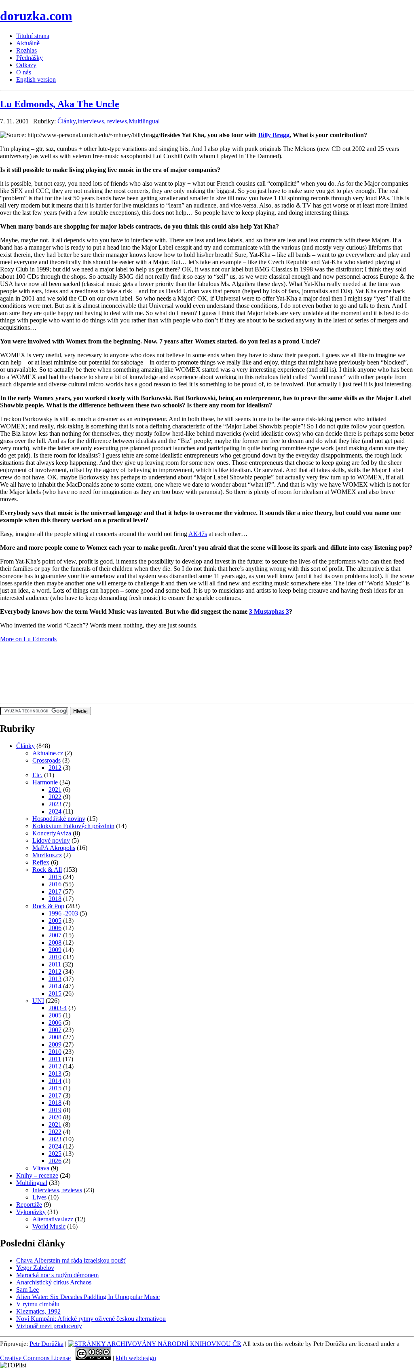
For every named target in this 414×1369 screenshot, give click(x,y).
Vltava (40, 1168)
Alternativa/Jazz (52, 1219)
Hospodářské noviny (58, 818)
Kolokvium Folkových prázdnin (73, 825)
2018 (55, 898)
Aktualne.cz (47, 753)
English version (36, 79)
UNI (38, 1000)
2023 (55, 804)
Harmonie (45, 782)
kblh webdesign (136, 1357)
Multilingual (144, 121)
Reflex (40, 862)
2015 (55, 876)
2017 (55, 891)
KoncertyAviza (51, 833)
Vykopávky (31, 1211)
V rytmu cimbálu (37, 1304)
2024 (55, 811)
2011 (55, 964)
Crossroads (46, 760)
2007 (55, 935)
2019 (55, 1109)
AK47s (197, 533)
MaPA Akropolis (53, 847)
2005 (55, 920)
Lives (39, 1197)
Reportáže (29, 1204)
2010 (55, 957)
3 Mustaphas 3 (269, 611)
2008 (55, 942)
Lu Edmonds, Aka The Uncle (59, 104)
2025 (55, 1153)
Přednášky (29, 57)
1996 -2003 (63, 913)
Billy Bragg (273, 134)
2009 (55, 949)
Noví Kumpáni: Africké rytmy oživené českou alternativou (91, 1318)
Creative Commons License (35, 1357)
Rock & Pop (48, 906)
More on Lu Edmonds (28, 639)
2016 (55, 884)
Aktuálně (28, 43)
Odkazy (26, 64)
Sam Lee (27, 1289)
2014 (55, 986)
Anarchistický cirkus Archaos (53, 1282)
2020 (55, 1117)
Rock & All (47, 869)
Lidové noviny (51, 840)
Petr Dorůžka (46, 1343)
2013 (55, 978)
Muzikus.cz (47, 855)
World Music (48, 1226)
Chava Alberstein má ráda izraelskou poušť (71, 1260)
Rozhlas (26, 50)
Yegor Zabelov (35, 1267)
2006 (55, 927)
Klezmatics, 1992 (38, 1311)
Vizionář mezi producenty (49, 1325)
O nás (23, 72)
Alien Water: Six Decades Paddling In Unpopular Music (88, 1296)
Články (66, 121)
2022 (55, 796)
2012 (55, 767)
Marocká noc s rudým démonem (57, 1275)
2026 (55, 1160)
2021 (55, 789)
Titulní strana (32, 35)
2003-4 (58, 1007)
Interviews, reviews (102, 121)
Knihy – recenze (37, 1175)
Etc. (37, 774)
